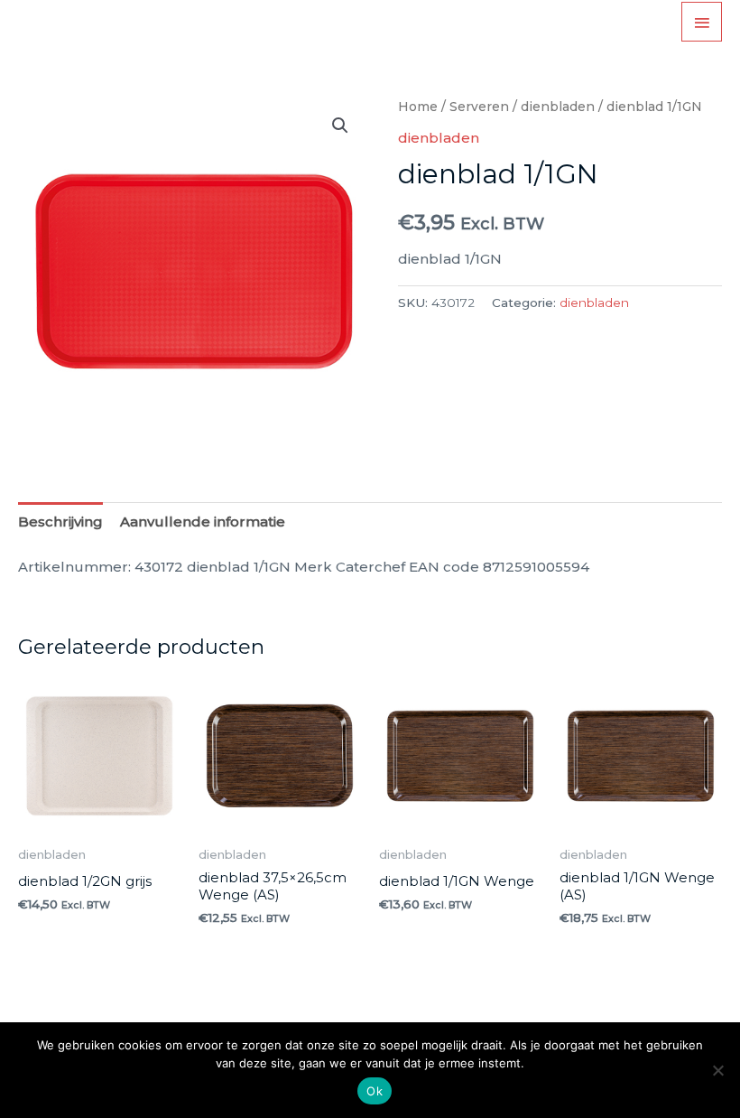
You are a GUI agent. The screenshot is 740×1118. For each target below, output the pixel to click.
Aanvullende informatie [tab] (202, 521)
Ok (374, 1091)
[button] (340, 125)
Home (418, 106)
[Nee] (717, 1070)
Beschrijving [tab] (60, 521)
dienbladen (558, 106)
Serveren (479, 106)
